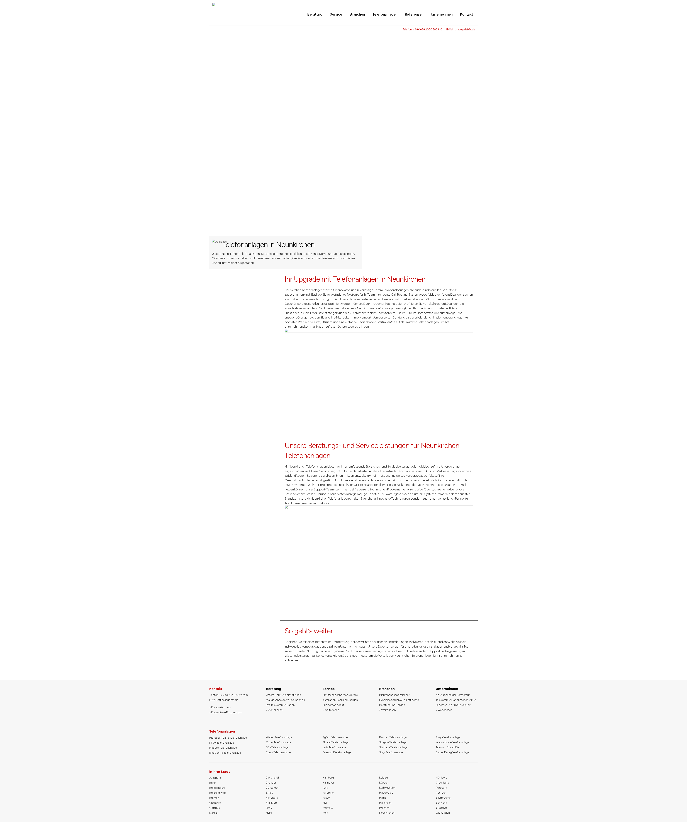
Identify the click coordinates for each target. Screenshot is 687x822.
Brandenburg (217, 787)
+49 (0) (233, 694)
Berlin (212, 782)
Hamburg (328, 777)
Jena (325, 787)
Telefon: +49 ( (422, 29)
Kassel (326, 797)
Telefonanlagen (385, 14)
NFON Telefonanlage (221, 742)
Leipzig (383, 777)
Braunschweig (217, 792)
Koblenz (328, 807)
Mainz (382, 797)
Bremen (214, 797)
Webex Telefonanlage (279, 737)
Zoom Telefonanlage (278, 742)
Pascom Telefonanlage (393, 737)
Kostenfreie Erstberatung (226, 712)
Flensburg (272, 797)
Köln (325, 812)
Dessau (213, 812)
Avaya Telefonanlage (448, 737)
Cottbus (214, 807)
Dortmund (272, 777)
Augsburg (215, 777)
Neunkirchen (386, 812)
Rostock (441, 792)
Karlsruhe (328, 792)
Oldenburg (442, 782)
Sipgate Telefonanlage (392, 742)
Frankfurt (271, 802)
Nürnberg (441, 777)
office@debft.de (227, 699)
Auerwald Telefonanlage (337, 752)
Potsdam (441, 787)
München (384, 807)
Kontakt (466, 14)
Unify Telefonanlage (334, 747)
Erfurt (269, 792)
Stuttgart (441, 807)
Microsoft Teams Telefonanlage (228, 737)
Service (336, 14)
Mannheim (385, 802)
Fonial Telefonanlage (278, 752)
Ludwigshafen (387, 787)
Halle (269, 812)
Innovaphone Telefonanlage (452, 742)
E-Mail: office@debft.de (460, 29)
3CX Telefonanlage (277, 747)
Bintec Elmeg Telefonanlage (452, 752)
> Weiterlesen (274, 709)
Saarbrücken (443, 797)
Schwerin (441, 802)
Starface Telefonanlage (393, 747)
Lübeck (383, 782)
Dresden (271, 782)
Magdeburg (386, 792)
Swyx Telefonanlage (391, 752)
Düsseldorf (273, 787)
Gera (269, 807)
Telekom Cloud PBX (447, 747)
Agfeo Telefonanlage (335, 737)
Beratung (314, 14)
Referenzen (414, 14)
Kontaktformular (221, 707)
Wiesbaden (443, 812)
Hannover (328, 782)
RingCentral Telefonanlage (225, 752)
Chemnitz (215, 802)
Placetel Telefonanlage (223, 747)
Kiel (325, 802)
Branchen (357, 14)
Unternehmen (442, 14)
